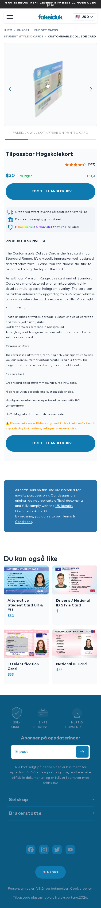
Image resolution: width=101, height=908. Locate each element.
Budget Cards (46, 30)
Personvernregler (21, 888)
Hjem (8, 30)
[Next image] (91, 89)
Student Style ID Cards (23, 36)
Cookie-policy (81, 888)
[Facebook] (30, 849)
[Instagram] (44, 849)
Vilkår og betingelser (52, 888)
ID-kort (23, 30)
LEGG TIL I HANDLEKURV (51, 191)
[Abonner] (82, 752)
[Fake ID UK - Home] (50, 17)
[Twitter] (57, 849)
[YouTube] (70, 849)
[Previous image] (10, 89)
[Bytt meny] (10, 16)
